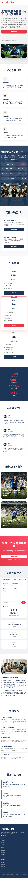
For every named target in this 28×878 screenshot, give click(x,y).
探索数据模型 (14, 246)
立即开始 (14, 292)
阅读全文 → (5, 495)
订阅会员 (14, 325)
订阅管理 (3, 852)
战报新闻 (3, 845)
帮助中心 (3, 857)
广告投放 (3, 862)
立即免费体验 (14, 31)
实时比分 (3, 838)
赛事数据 (3, 842)
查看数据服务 (14, 36)
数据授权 (3, 864)
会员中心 (3, 850)
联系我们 (3, 869)
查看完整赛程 (14, 229)
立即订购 (14, 357)
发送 (23, 602)
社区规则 (3, 854)
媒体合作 (3, 866)
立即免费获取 (14, 556)
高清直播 (3, 840)
